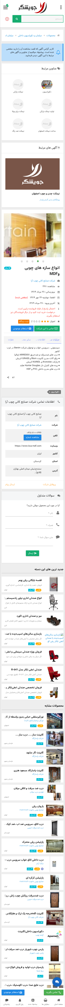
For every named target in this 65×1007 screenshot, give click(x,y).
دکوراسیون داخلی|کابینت (31, 931)
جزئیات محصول (53, 340)
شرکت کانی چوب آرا (36, 917)
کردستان (7, 922)
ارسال (32, 553)
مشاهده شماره (32, 437)
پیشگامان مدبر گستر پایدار (50, 199)
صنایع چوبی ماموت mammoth (32, 810)
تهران (5, 590)
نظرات (11, 340)
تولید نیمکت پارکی (47, 111)
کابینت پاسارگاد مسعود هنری (29, 770)
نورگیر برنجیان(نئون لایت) (34, 720)
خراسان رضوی (8, 743)
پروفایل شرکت (49, 484)
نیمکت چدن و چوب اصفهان (46, 194)
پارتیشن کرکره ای (35, 878)
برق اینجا (40, 970)
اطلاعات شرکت (38, 340)
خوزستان (7, 832)
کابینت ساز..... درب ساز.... (29, 735)
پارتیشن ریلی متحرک (33, 842)
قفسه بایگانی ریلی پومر (30, 580)
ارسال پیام (10, 484)
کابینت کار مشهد (35, 753)
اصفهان (6, 725)
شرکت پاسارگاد (38, 738)
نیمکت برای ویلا (18, 111)
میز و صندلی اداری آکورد (29, 616)
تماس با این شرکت (45, 328)
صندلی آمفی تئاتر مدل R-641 (26, 670)
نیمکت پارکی (18, 91)
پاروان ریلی (38, 806)
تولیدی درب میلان (37, 792)
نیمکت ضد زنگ (18, 131)
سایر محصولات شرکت (24, 340)
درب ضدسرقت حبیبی (35, 827)
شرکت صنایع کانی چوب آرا (29, 425)
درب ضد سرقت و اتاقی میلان (29, 788)
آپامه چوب (40, 935)
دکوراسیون (47, 91)
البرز (5, 607)
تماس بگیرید (53, 992)
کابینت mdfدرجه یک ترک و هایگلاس (25, 913)
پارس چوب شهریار (37, 953)
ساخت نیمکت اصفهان (47, 131)
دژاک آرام (40, 863)
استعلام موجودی (21, 328)
